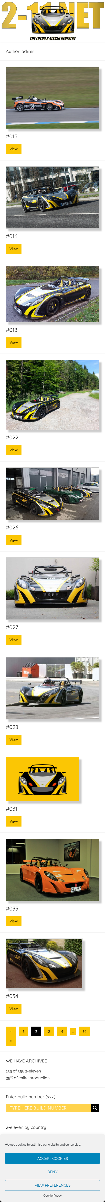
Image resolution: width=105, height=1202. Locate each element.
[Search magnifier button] (95, 1108)
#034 (12, 996)
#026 (12, 527)
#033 (12, 908)
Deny (52, 1172)
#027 (12, 627)
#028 (12, 727)
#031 (11, 808)
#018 (11, 329)
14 (84, 1031)
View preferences (53, 1185)
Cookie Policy (52, 1195)
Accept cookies (52, 1158)
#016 (11, 236)
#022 (12, 437)
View (14, 149)
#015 (11, 136)
